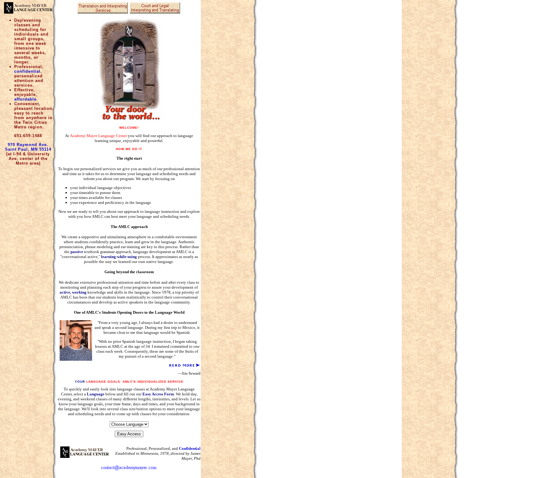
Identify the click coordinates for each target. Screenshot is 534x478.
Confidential (190, 448)
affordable (25, 99)
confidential (27, 71)
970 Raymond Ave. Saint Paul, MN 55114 (28, 147)
